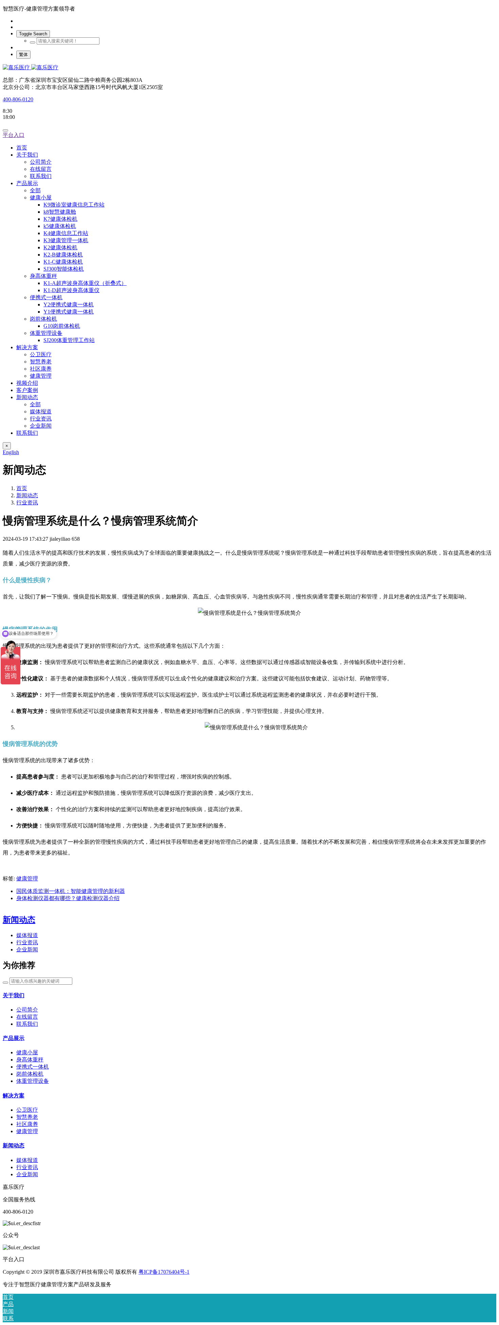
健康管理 (27, 878)
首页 (21, 147)
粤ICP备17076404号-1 (163, 1272)
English (11, 452)
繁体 (23, 54)
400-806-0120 (18, 99)
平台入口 (13, 135)
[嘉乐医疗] (249, 67)
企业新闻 (27, 949)
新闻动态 (27, 495)
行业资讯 (27, 502)
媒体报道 (27, 935)
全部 (35, 190)
